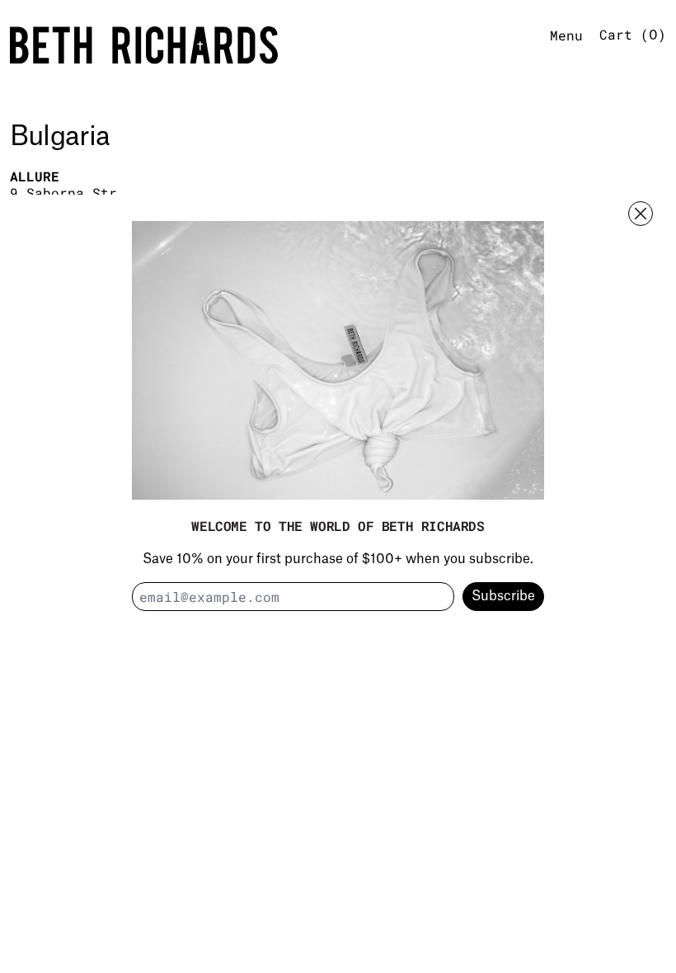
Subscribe (503, 596)
